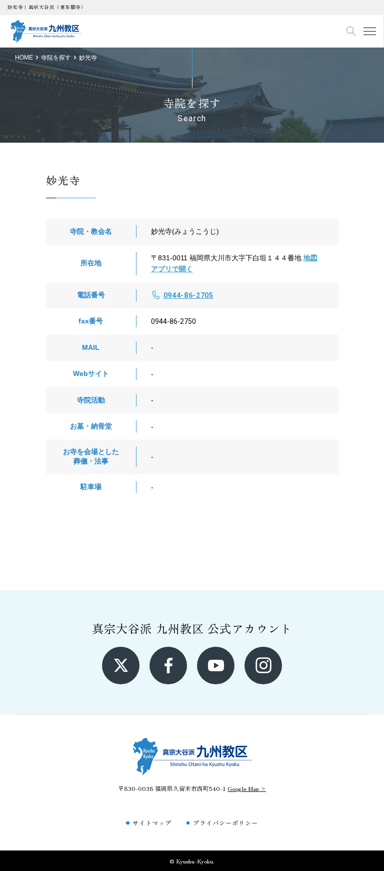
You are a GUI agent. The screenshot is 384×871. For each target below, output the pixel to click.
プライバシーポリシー (225, 822)
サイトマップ (152, 822)
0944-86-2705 (189, 295)
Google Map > (247, 788)
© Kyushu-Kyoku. (192, 860)
